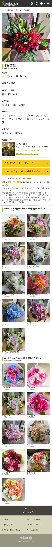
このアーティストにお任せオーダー (22, 171)
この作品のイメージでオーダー (20, 163)
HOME (4, 10)
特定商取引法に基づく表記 (11, 530)
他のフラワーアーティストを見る (27, 154)
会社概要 (5, 520)
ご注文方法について (9, 525)
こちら (28, 178)
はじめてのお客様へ (33, 520)
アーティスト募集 (32, 530)
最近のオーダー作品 (15, 10)
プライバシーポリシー (34, 525)
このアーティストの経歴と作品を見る (28, 150)
